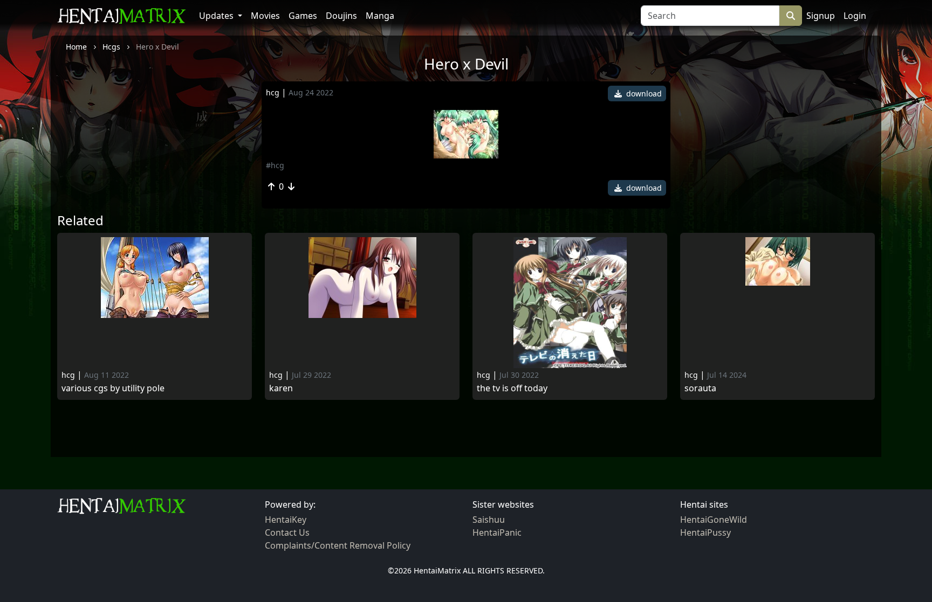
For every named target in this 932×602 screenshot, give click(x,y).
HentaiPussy (705, 532)
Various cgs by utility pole (113, 388)
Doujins (341, 16)
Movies (265, 16)
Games (303, 16)
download (643, 93)
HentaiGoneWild (713, 519)
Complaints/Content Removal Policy (337, 545)
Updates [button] (217, 16)
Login (855, 16)
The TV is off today (512, 388)
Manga (380, 16)
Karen (281, 388)
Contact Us (287, 532)
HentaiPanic (497, 532)
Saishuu (488, 519)
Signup (820, 16)
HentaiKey (285, 519)
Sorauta (700, 388)
